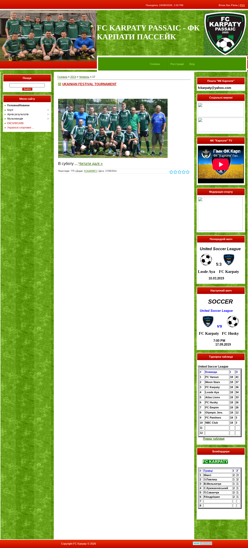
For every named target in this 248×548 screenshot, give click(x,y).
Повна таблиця (214, 439)
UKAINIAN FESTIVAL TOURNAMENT (89, 84)
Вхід (191, 64)
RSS (242, 5)
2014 (73, 76)
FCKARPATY (90, 171)
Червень (84, 76)
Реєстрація (177, 64)
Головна (155, 64)
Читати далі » (90, 164)
